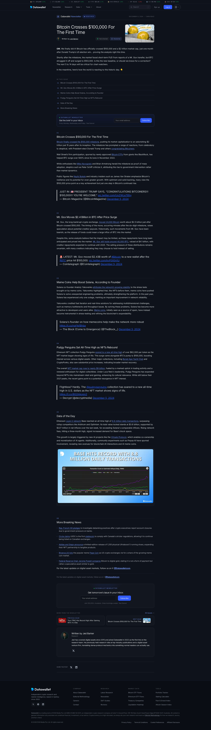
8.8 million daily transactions (125, 421)
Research (68, 7)
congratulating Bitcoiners (122, 148)
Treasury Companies (136, 701)
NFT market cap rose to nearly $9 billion (86, 368)
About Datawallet (79, 693)
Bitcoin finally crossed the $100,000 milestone (78, 142)
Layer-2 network (73, 421)
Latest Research (107, 693)
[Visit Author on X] (73, 651)
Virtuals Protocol (118, 437)
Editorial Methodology (81, 697)
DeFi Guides (105, 701)
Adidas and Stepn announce (71, 544)
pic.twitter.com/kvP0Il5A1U (104, 260)
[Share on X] (71, 667)
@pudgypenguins (96, 386)
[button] (177, 7)
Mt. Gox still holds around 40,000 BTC (110, 241)
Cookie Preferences (157, 722)
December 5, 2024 (118, 199)
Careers (76, 701)
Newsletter (57, 7)
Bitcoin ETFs (117, 154)
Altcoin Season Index (164, 705)
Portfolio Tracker (162, 693)
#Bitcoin (116, 256)
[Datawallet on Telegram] (38, 704)
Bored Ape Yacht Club (133, 359)
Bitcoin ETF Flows (135, 693)
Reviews (104, 705)
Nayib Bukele (80, 176)
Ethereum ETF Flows (136, 697)
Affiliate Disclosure (173, 722)
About (98, 7)
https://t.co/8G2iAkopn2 (73, 394)
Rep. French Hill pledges (69, 528)
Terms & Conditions (141, 722)
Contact (76, 705)
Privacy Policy (126, 722)
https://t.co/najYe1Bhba (73, 325)
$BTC (63, 260)
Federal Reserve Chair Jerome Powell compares (80, 561)
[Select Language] (177, 7)
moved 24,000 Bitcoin (109, 222)
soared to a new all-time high (108, 352)
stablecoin (89, 536)
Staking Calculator (162, 697)
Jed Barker (74, 39)
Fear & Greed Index (163, 701)
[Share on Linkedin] (76, 667)
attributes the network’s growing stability (111, 287)
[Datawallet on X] (33, 704)
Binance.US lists (66, 553)
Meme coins (99, 310)
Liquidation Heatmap (136, 705)
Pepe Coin (94, 553)
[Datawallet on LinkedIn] (43, 704)
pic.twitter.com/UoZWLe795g (114, 195)
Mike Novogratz (84, 163)
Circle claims (64, 536)
